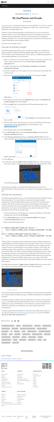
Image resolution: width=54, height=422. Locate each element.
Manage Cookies (34, 417)
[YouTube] (50, 367)
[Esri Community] (43, 367)
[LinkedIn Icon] (18, 321)
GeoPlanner (44, 25)
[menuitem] (9, 374)
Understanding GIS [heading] (37, 371)
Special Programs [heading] (21, 391)
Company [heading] (3, 391)
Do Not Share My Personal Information (45, 417)
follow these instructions (42, 59)
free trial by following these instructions (25, 312)
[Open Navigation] (52, 2)
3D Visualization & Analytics (22, 14)
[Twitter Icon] (12, 321)
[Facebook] (43, 364)
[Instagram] (47, 367)
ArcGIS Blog (5, 5)
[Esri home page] (4, 2)
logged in (9, 358)
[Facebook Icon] (15, 321)
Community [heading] (19, 371)
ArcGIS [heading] (2, 371)
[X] (47, 364)
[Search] (48, 2)
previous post (8, 25)
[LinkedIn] (50, 364)
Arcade (44, 27)
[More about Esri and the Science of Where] (4, 366)
